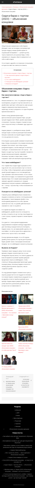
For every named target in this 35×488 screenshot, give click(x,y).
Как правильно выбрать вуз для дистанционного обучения (18, 442)
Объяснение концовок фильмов (19, 429)
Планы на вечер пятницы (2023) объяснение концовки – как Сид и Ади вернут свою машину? (25, 348)
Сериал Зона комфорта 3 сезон (18, 457)
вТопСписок (17, 2)
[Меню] (2, 2)
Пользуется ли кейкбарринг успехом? (16, 81)
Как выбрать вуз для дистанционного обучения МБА (18, 437)
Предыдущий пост (11, 384)
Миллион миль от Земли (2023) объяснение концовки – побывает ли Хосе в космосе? (18, 470)
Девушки (18, 410)
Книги (18, 415)
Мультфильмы (18, 418)
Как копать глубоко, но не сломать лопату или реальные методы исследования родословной (17, 446)
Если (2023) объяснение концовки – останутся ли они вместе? (18, 461)
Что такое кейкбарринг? (12, 79)
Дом (18, 412)
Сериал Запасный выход (18, 450)
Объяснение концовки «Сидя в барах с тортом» (17, 73)
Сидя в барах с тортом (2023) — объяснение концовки (18, 465)
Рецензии (18, 421)
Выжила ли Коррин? (11, 84)
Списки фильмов (7, 7)
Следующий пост (24, 382)
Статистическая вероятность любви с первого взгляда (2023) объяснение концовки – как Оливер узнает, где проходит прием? (17, 476)
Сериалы (18, 423)
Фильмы (15, 7)
